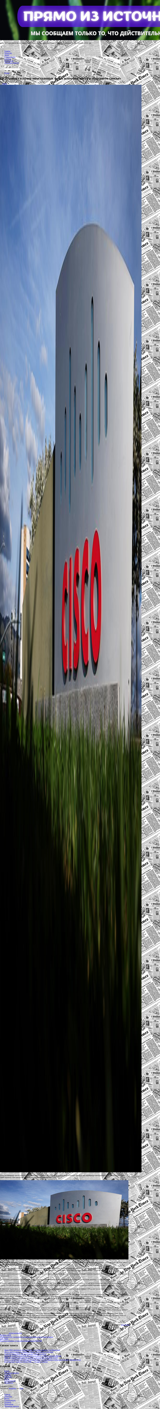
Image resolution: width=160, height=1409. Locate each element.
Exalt (21, 1388)
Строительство (9, 57)
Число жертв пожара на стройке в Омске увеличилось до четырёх (28, 1352)
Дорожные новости (11, 63)
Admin (4, 84)
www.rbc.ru (125, 1325)
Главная (7, 51)
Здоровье (7, 59)
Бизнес (6, 55)
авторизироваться (15, 1333)
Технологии (8, 61)
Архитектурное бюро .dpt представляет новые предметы (25, 1354)
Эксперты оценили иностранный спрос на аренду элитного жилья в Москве (32, 1356)
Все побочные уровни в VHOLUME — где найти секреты (26, 1362)
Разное (6, 73)
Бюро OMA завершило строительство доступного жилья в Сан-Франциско (32, 1350)
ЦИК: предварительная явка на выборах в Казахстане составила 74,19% (31, 1358)
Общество (8, 53)
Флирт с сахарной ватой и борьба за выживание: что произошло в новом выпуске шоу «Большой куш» (42, 1360)
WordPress (12, 1388)
